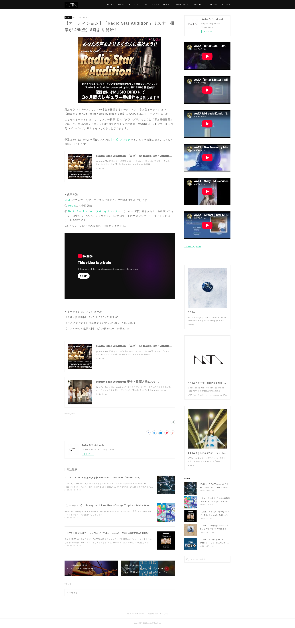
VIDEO (155, 5)
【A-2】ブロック (120, 139)
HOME (110, 5)
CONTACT (198, 5)
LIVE (145, 5)
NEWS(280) (70, 414)
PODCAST (212, 5)
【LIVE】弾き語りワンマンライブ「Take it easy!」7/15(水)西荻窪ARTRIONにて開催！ (113, 533)
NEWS (121, 5)
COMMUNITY (181, 5)
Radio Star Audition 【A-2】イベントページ (95, 211)
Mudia (68, 200)
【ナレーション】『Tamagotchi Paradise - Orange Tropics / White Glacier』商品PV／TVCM (119, 505)
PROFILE (133, 5)
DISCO (166, 5)
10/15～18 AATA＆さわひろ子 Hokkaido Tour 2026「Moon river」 (103, 477)
